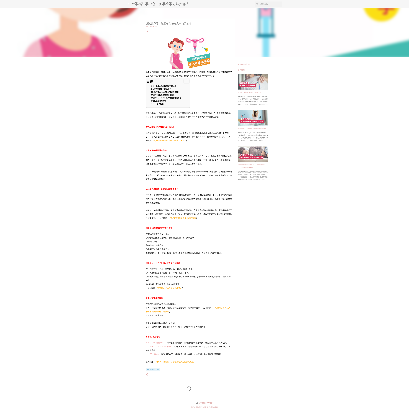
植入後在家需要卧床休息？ (161, 89)
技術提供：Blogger (205, 403)
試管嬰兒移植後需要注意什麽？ (162, 95)
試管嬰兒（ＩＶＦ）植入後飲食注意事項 (166, 98)
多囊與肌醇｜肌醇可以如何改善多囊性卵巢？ (253, 128)
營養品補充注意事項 (158, 101)
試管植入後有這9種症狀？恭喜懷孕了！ (251, 92)
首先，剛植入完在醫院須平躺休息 (163, 86)
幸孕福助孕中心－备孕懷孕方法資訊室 (160, 4)
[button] (147, 31)
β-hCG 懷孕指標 (157, 104)
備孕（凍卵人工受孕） (153, 369)
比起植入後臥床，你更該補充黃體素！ (165, 92)
